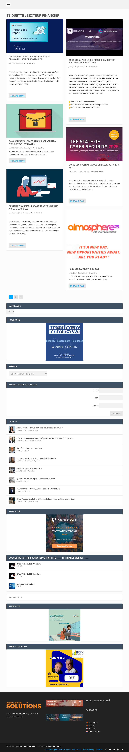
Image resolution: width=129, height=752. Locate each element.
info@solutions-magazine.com (25, 713)
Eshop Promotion (55, 746)
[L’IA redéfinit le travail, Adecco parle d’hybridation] (12, 490)
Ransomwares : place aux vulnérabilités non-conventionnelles (32, 142)
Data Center (23, 213)
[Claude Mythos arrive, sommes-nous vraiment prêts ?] (12, 429)
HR (29, 491)
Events (80, 67)
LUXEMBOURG (94, 732)
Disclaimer (76, 749)
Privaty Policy (88, 749)
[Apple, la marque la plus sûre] (12, 470)
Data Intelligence (34, 461)
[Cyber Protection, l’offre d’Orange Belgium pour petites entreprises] (12, 500)
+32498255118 (16, 716)
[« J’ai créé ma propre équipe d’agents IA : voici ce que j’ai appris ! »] (12, 439)
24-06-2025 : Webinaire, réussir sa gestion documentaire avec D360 (92, 61)
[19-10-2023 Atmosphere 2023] (94, 237)
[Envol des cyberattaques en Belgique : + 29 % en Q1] (94, 144)
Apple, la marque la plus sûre (29, 468)
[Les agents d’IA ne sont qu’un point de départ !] (12, 460)
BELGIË (91, 726)
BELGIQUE (92, 723)
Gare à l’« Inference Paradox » (29, 448)
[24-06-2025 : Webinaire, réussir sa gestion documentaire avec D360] (94, 37)
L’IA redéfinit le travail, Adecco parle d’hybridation (38, 489)
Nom (96, 398)
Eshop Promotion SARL (26, 746)
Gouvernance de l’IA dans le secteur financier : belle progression (29, 57)
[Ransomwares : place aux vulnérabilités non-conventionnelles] (34, 121)
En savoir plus (17, 96)
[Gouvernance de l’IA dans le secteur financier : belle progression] (34, 36)
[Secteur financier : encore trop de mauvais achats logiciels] (34, 186)
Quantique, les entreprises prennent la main (36, 478)
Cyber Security (25, 148)
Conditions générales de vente (57, 749)
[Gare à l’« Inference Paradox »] (12, 450)
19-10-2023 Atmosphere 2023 (84, 269)
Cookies (99, 749)
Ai (20, 63)
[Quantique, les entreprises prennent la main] (12, 480)
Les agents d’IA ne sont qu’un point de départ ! (37, 458)
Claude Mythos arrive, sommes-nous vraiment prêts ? (39, 428)
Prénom (95, 405)
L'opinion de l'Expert (35, 440)
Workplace (31, 471)
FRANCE (91, 729)
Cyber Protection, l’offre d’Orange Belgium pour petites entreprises (46, 499)
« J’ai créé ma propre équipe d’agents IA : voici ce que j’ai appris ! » (45, 438)
